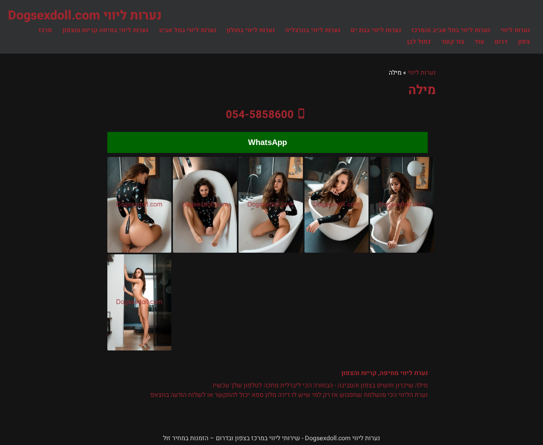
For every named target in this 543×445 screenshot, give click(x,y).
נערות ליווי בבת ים (376, 30)
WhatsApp (267, 142)
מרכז (45, 30)
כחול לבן (419, 41)
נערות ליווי (515, 30)
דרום (501, 41)
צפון (524, 41)
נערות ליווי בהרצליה (312, 30)
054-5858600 (260, 114)
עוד (479, 41)
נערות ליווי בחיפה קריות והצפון (105, 30)
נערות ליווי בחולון (251, 30)
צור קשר (452, 41)
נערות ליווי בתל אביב (187, 30)
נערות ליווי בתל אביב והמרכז (450, 30)
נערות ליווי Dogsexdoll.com (85, 15)
